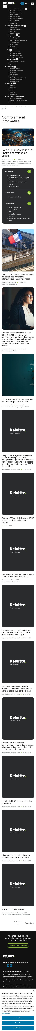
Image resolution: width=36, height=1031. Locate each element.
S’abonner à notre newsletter (18, 945)
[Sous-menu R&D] (10, 50)
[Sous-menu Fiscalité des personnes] (25, 26)
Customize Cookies (18, 1018)
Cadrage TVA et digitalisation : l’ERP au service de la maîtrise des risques (18, 520)
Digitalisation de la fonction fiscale (11, 469)
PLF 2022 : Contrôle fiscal (13, 909)
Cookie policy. (6, 1013)
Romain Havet (13, 284)
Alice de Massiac (6, 407)
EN (28, 3)
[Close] (34, 991)
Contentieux (11, 107)
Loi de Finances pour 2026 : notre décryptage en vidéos (17, 152)
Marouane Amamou (14, 165)
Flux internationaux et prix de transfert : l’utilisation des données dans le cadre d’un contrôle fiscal (17, 688)
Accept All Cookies (18, 1028)
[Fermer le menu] (5, 6)
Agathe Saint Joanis (26, 407)
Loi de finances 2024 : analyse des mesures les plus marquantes (17, 400)
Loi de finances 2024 (7, 405)
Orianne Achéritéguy (17, 161)
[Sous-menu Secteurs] (14, 83)
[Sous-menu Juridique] (14, 67)
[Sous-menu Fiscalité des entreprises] (26, 9)
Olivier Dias (5, 284)
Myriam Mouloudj (16, 914)
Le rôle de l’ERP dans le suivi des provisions (17, 802)
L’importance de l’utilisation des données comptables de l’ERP (16, 856)
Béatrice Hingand (6, 161)
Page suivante (29, 923)
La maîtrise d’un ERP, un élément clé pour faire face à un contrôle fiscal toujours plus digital (16, 632)
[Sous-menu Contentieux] (17, 59)
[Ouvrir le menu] (32, 3)
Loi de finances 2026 (7, 159)
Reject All (18, 1023)
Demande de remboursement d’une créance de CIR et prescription (18, 575)
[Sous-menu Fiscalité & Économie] (22, 96)
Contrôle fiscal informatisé (23, 107)
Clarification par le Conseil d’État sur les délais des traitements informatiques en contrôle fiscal (18, 277)
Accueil (4, 107)
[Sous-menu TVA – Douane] (17, 35)
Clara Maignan (21, 163)
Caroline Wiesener (11, 163)
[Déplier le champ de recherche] (22, 3)
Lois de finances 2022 (8, 913)
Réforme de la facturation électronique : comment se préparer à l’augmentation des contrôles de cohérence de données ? (18, 746)
